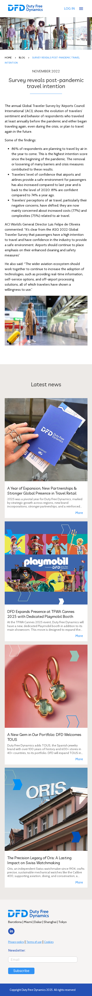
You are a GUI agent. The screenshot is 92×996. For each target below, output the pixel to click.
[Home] (25, 8)
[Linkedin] (11, 933)
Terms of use (34, 942)
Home (8, 57)
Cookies (48, 942)
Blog (22, 57)
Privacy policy (16, 942)
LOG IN (69, 8)
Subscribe (21, 971)
